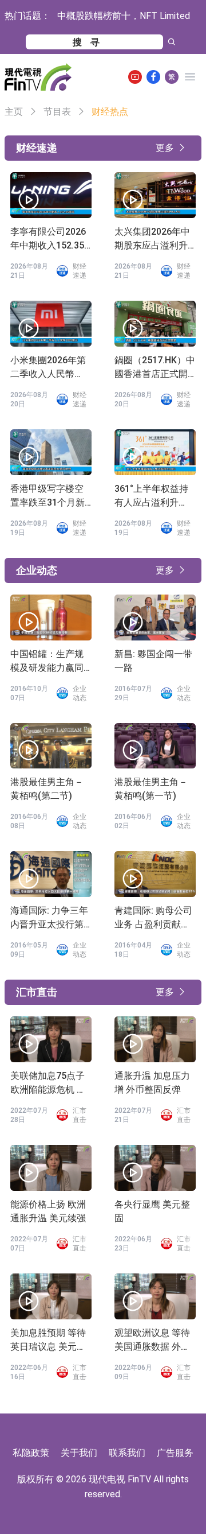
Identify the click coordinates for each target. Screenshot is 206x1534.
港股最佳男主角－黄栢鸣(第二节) (47, 788)
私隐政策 (31, 1452)
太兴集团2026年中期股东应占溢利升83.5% (152, 239)
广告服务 (175, 1452)
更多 (165, 147)
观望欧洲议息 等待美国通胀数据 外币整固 (152, 1340)
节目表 (57, 111)
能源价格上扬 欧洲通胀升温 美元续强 (48, 1211)
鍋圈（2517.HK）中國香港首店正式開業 (154, 368)
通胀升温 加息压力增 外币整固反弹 (152, 1082)
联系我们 (127, 1452)
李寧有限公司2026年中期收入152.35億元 (48, 239)
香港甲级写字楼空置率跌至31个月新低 (47, 496)
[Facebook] (153, 77)
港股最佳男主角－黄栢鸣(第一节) (151, 788)
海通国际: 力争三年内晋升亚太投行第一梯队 (49, 918)
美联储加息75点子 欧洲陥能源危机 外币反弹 (48, 1083)
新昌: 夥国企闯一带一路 (153, 660)
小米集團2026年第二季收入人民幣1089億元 (48, 368)
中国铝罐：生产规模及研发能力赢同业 (47, 661)
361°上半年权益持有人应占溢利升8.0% (151, 496)
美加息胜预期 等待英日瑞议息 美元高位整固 (48, 1340)
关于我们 (79, 1452)
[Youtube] (135, 77)
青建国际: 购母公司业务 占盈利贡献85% (153, 918)
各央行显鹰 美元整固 (152, 1211)
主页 (14, 111)
